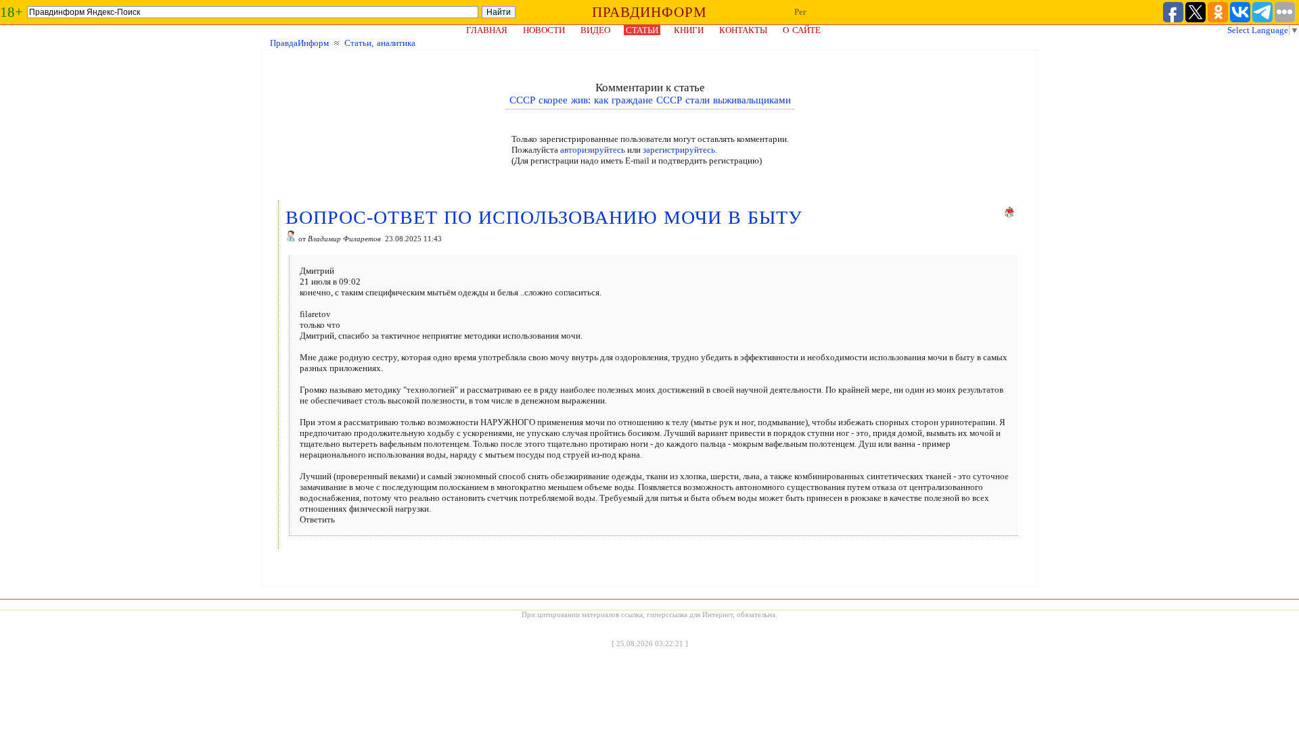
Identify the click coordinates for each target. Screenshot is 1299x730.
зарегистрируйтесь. (680, 150)
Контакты (743, 30)
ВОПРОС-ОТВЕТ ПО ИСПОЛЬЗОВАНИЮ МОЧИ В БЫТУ (544, 217)
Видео (595, 30)
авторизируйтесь (592, 150)
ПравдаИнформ (299, 43)
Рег (800, 12)
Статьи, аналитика (379, 43)
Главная (486, 30)
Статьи (642, 30)
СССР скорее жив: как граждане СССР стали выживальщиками (650, 100)
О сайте (802, 30)
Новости (544, 30)
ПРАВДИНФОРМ (649, 12)
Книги (689, 30)
